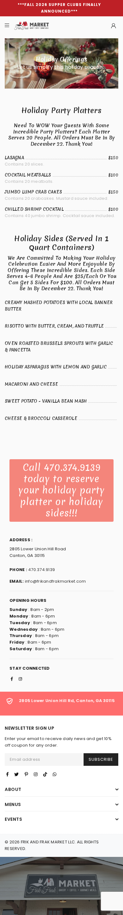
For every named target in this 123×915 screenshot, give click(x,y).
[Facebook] (7, 774)
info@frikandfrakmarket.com (55, 581)
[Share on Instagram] (20, 679)
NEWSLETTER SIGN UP (29, 728)
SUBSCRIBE (101, 759)
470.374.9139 (41, 570)
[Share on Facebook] (12, 679)
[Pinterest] (26, 774)
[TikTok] (45, 774)
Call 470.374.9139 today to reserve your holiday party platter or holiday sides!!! (61, 490)
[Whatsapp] (54, 774)
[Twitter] (16, 774)
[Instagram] (35, 774)
